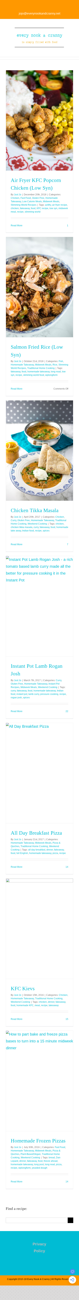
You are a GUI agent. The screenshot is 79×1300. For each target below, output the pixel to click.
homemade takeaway (38, 371)
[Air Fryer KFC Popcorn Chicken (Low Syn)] (39, 120)
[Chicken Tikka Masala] (39, 450)
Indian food (28, 530)
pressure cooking (49, 694)
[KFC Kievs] (39, 929)
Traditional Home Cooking (41, 368)
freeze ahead (51, 1161)
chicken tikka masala (21, 527)
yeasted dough (39, 1168)
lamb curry (33, 694)
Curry (13, 520)
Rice (55, 364)
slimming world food (33, 375)
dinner (49, 849)
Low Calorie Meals (32, 201)
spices (46, 530)
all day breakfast (36, 849)
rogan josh (16, 697)
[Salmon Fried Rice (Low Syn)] (39, 287)
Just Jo (17, 194)
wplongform (51, 375)
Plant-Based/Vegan (31, 1154)
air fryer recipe (59, 205)
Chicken (15, 198)
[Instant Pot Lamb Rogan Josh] (39, 606)
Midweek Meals (51, 201)
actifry (48, 205)
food (33, 208)
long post (39, 1164)
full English (22, 853)
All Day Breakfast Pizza (36, 833)
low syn (53, 208)
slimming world (32, 211)
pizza (55, 853)
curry (36, 527)
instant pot (21, 694)
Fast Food (26, 198)
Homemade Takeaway (22, 364)
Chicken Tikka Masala (34, 510)
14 (66, 867)
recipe (20, 211)
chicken (15, 208)
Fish (61, 361)
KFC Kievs (23, 988)
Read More (16, 225)
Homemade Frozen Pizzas (38, 1141)
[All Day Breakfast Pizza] (39, 773)
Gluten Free (38, 198)
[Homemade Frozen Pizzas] (39, 1081)
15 (66, 1019)
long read (56, 371)
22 (66, 711)
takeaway (54, 1005)
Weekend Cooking (37, 523)
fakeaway (25, 208)
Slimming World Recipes (23, 205)
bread (52, 1157)
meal (37, 1005)
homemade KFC (25, 1005)
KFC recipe (42, 208)
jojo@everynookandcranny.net (39, 13)
